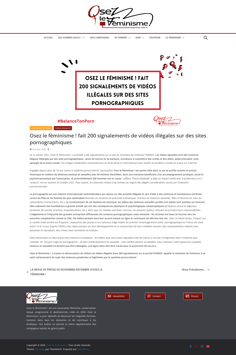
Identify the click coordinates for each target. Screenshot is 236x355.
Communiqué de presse (41, 128)
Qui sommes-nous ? (69, 37)
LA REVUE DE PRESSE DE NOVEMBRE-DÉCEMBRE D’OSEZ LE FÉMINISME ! (66, 272)
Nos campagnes (99, 37)
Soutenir (154, 37)
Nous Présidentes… (194, 269)
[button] (83, 37)
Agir (138, 37)
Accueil (48, 37)
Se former (120, 37)
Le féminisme (173, 37)
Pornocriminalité (63, 128)
